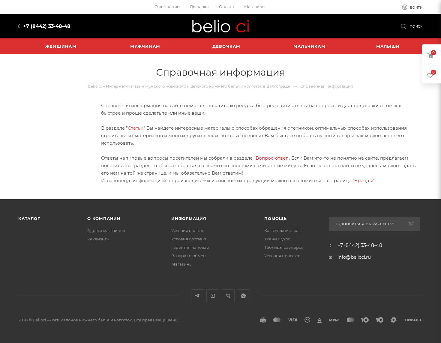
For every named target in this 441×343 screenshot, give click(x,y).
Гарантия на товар (190, 247)
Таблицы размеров (284, 247)
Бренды (363, 180)
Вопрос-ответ (272, 158)
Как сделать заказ (282, 230)
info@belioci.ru (354, 257)
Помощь (275, 218)
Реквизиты (98, 238)
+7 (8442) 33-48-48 (46, 26)
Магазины (181, 264)
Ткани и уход (277, 238)
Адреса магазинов (106, 230)
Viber (228, 295)
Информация (188, 218)
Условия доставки (189, 238)
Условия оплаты (187, 230)
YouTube (212, 295)
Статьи (135, 128)
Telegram (197, 295)
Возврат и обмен (188, 255)
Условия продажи (282, 255)
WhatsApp (243, 295)
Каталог (29, 218)
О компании (104, 218)
